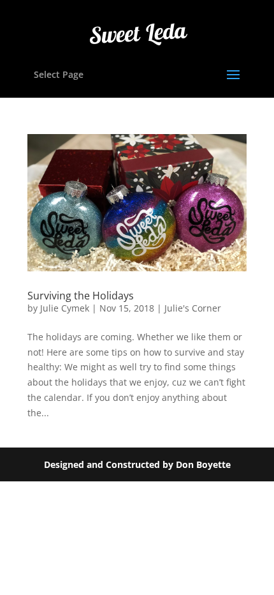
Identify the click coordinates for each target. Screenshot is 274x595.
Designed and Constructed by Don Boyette (137, 464)
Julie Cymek (64, 308)
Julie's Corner (192, 308)
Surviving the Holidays (80, 296)
